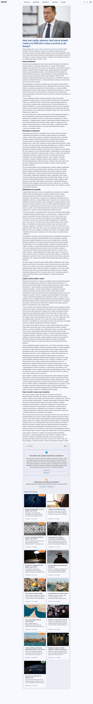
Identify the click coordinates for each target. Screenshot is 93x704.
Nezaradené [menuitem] (45, 2)
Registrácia (46, 472)
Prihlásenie (46, 470)
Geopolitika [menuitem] (36, 2)
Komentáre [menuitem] (55, 2)
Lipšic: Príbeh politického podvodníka (46, 49)
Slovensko (30, 446)
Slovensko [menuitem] (27, 2)
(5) (66, 446)
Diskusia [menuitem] (63, 2)
